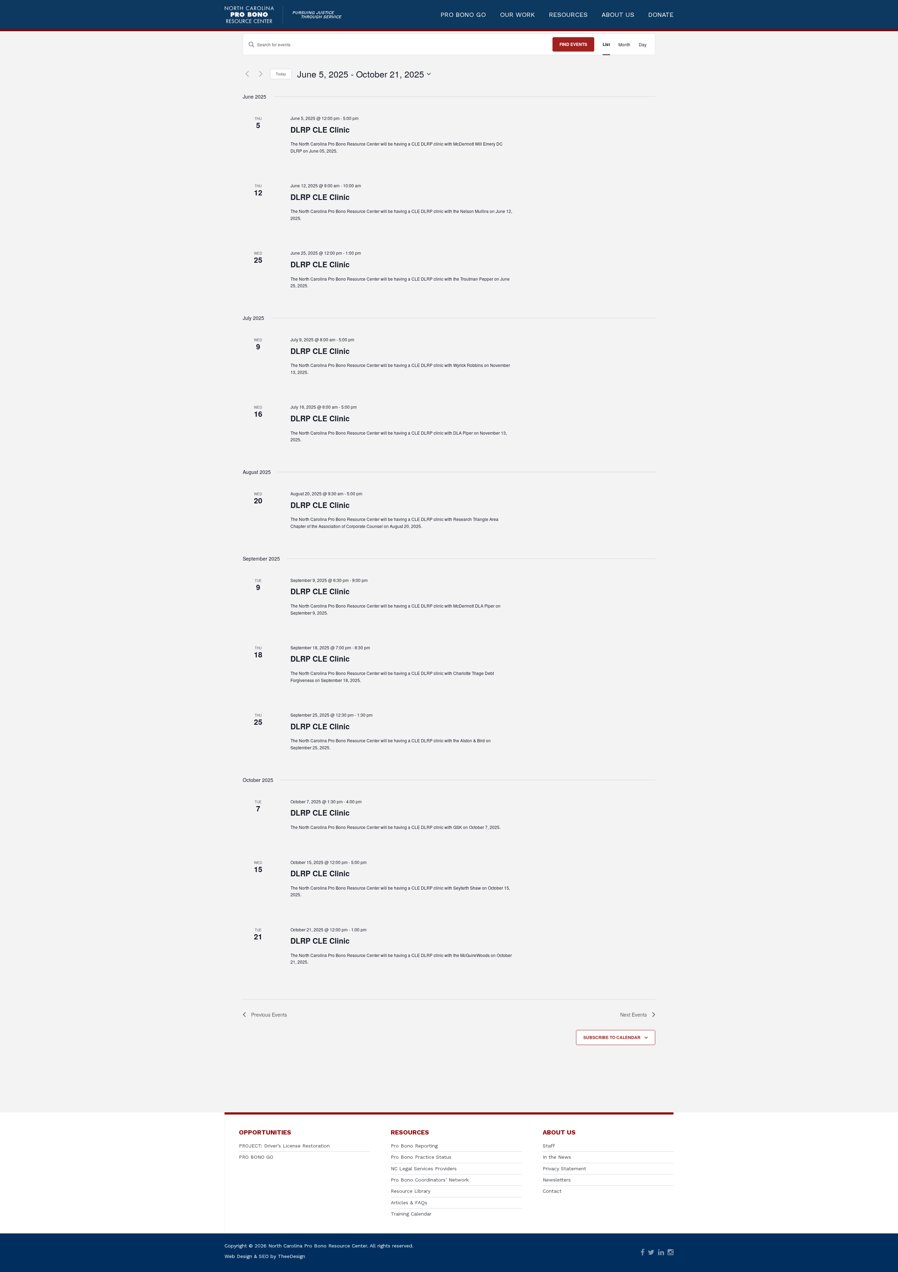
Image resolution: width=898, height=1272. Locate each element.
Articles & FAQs (409, 1202)
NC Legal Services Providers (424, 1168)
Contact (552, 1191)
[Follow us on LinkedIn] (661, 1253)
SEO (264, 1256)
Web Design (238, 1256)
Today (281, 73)
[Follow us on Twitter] (651, 1253)
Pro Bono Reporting (414, 1146)
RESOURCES (568, 15)
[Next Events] (260, 74)
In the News (557, 1157)
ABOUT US (618, 15)
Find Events (573, 44)
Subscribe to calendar (612, 1037)
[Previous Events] (247, 74)
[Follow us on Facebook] (642, 1253)
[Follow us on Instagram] (671, 1253)
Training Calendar (411, 1214)
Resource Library (410, 1191)
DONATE (661, 15)
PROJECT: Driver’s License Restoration (284, 1146)
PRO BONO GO (463, 15)
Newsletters (557, 1180)
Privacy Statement (564, 1168)
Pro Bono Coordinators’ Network (430, 1180)
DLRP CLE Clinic (320, 129)
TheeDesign (291, 1256)
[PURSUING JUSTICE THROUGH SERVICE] (253, 14)
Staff (549, 1146)
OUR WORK (517, 15)
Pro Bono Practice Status (421, 1157)
